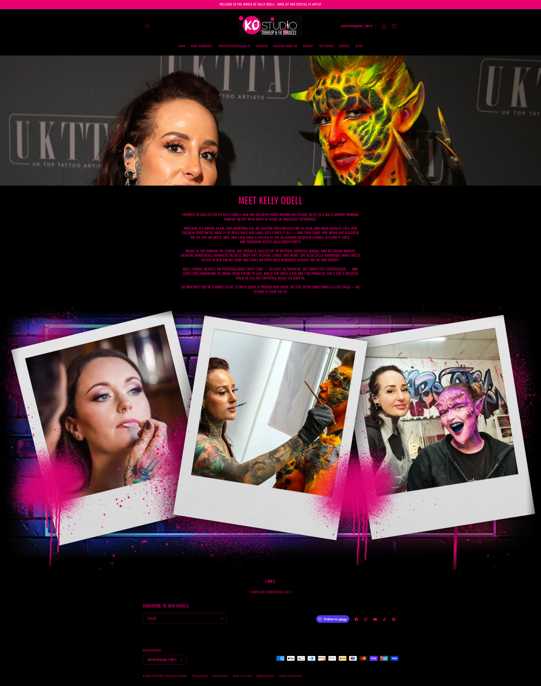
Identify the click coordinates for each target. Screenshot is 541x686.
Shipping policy (265, 676)
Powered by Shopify (176, 676)
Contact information (290, 676)
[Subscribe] (221, 618)
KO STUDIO (158, 676)
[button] (148, 26)
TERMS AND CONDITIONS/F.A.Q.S (270, 592)
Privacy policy (200, 676)
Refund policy (220, 676)
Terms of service (242, 676)
